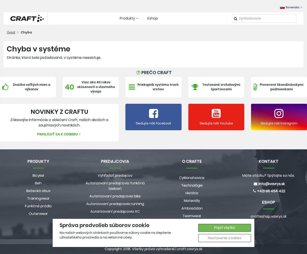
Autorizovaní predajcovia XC (115, 211)
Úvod (11, 32)
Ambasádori (191, 208)
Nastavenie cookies (224, 238)
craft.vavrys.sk (189, 249)
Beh (38, 183)
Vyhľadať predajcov (115, 175)
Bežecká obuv (38, 190)
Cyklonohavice (192, 177)
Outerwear (38, 213)
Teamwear (191, 216)
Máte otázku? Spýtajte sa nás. (268, 175)
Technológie (192, 185)
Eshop (152, 18)
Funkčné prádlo (38, 206)
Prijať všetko (224, 227)
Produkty (127, 18)
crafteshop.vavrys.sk (269, 216)
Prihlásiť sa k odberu (57, 134)
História (191, 193)
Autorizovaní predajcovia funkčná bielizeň (115, 186)
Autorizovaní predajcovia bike (115, 196)
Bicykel (38, 175)
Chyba (26, 32)
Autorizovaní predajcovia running (115, 203)
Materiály (192, 200)
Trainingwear (38, 198)
